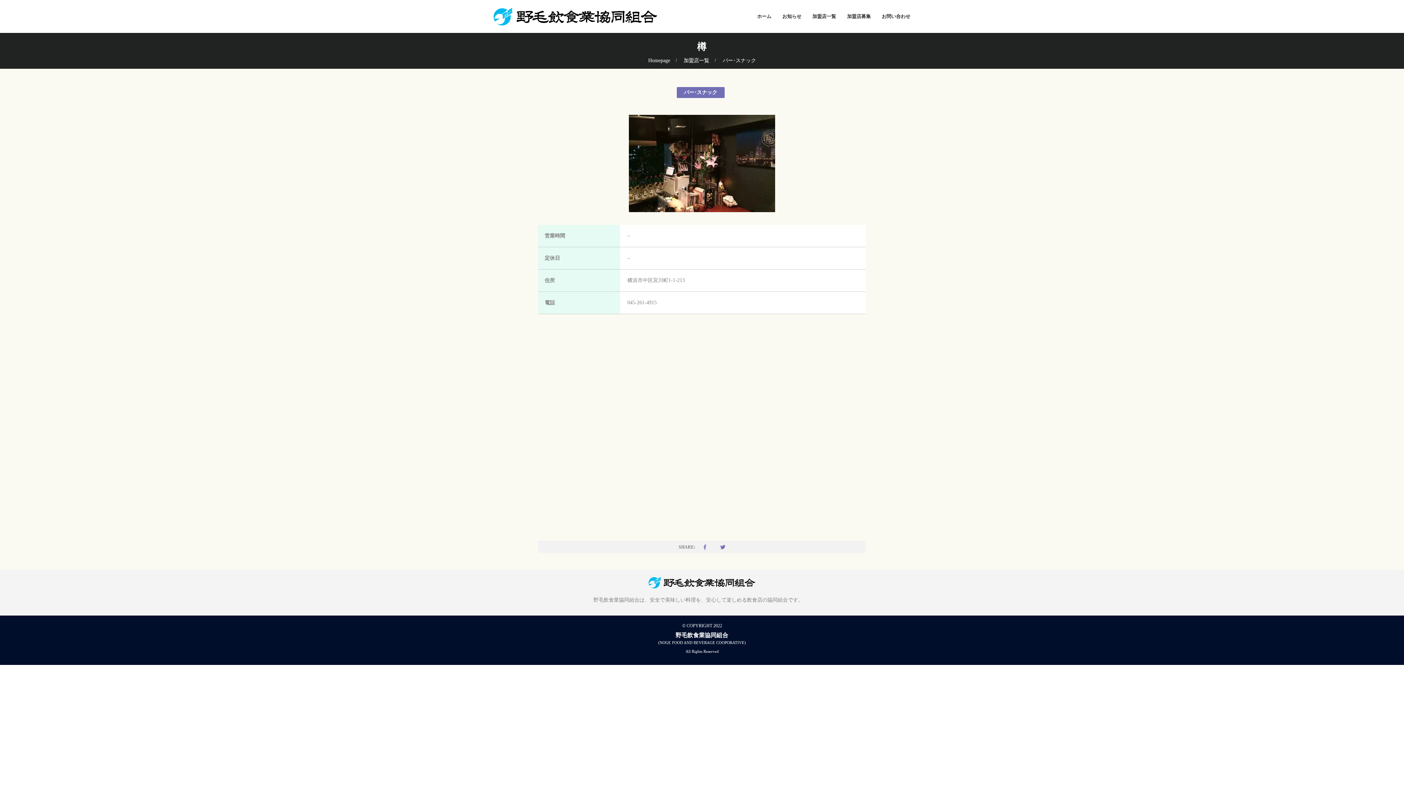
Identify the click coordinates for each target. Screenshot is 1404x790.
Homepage (659, 60)
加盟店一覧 (824, 16)
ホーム (764, 16)
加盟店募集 (859, 16)
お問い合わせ (896, 16)
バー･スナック (739, 60)
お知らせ (791, 16)
